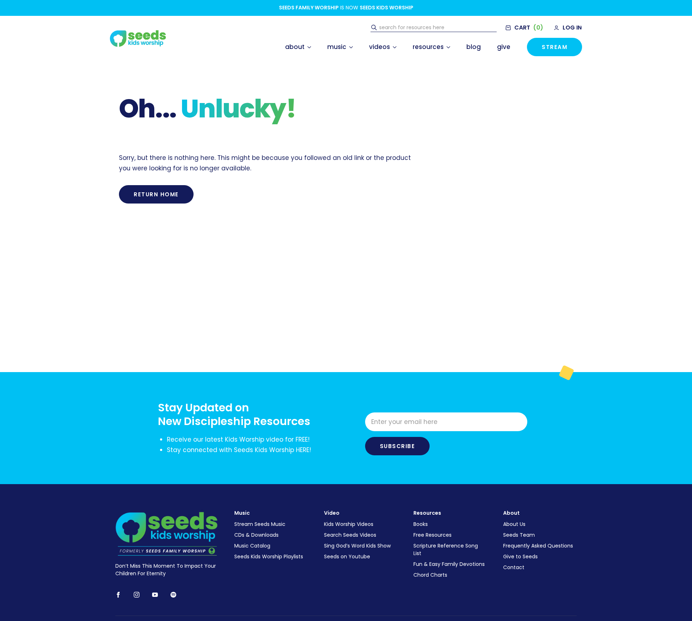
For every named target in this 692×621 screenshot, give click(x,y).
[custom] (173, 595)
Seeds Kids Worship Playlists (268, 556)
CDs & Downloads (256, 535)
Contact (513, 567)
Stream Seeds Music (259, 524)
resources (428, 47)
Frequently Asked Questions (538, 545)
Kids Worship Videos (348, 524)
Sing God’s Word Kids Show (357, 545)
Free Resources (432, 535)
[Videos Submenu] (393, 47)
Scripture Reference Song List (445, 549)
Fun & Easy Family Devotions (449, 564)
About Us (514, 524)
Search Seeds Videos (350, 535)
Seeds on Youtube (347, 556)
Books (420, 524)
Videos (379, 47)
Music (336, 47)
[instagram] (136, 595)
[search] (374, 27)
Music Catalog (252, 545)
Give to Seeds (520, 556)
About (295, 47)
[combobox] (437, 27)
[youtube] (155, 595)
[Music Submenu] (349, 47)
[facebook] (118, 595)
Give (503, 47)
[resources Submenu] (447, 47)
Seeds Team (519, 535)
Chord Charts (430, 574)
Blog (473, 47)
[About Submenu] (308, 47)
